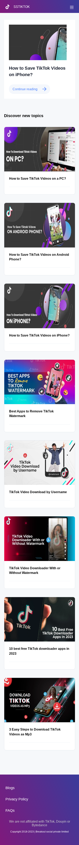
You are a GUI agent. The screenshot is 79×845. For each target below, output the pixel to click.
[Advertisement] (39, 839)
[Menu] (71, 7)
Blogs (10, 788)
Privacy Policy (16, 799)
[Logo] (9, 11)
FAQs (10, 810)
